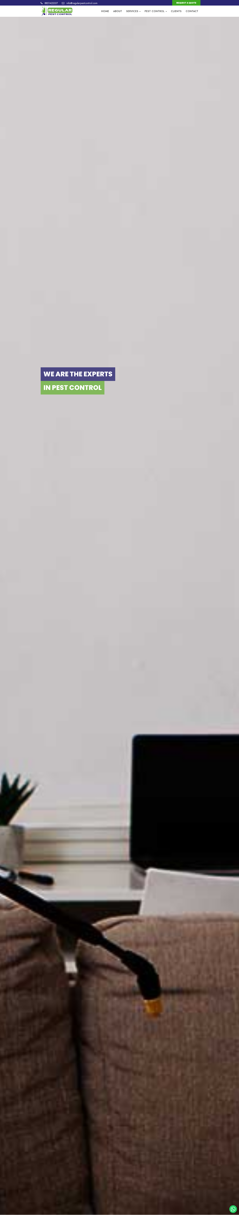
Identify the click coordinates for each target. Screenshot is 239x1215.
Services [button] (132, 11)
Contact (192, 11)
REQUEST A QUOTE (186, 2)
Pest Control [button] (155, 11)
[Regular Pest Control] (57, 9)
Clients (176, 11)
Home (105, 11)
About (117, 11)
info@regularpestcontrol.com (81, 3)
